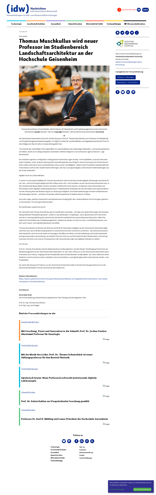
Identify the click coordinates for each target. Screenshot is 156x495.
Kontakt (81, 455)
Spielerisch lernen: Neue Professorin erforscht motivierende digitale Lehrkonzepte (59, 379)
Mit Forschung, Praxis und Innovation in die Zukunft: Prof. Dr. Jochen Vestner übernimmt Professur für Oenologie (64, 332)
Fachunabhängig (114, 24)
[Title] (127, 33)
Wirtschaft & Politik (94, 24)
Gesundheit (56, 24)
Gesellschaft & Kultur (36, 24)
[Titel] (118, 33)
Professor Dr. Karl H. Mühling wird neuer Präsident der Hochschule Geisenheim (64, 419)
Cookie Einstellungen (85, 458)
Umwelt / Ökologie (125, 77)
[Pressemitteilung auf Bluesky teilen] (123, 92)
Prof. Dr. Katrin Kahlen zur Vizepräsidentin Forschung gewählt (55, 401)
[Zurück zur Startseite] (32, 10)
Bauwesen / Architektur (127, 82)
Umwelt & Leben (75, 24)
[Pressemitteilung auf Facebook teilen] (118, 92)
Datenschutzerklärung (86, 452)
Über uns (82, 447)
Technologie (16, 24)
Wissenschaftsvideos (136, 24)
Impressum (82, 450)
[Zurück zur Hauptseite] (145, 10)
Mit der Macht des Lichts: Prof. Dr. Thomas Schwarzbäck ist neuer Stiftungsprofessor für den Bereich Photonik (57, 356)
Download (100, 132)
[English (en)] (139, 10)
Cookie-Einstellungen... (117, 489)
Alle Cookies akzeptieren (142, 489)
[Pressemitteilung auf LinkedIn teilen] (128, 92)
